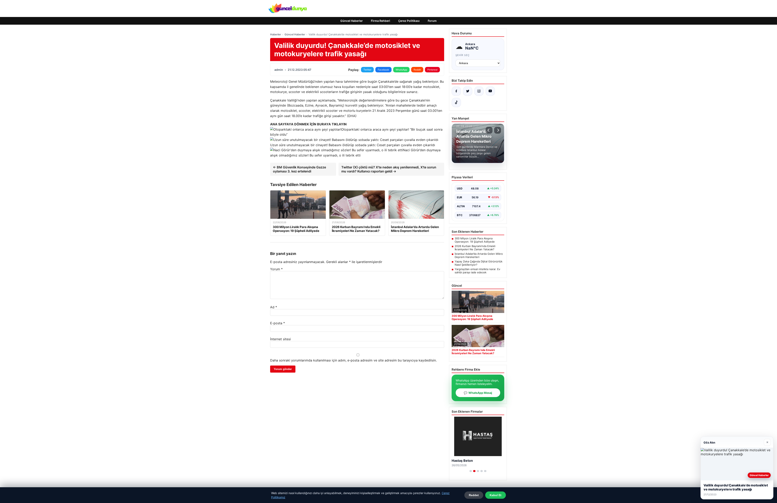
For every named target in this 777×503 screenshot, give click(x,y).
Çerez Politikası (409, 20)
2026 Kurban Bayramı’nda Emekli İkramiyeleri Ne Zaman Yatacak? (475, 247)
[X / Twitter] (467, 91)
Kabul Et (495, 495)
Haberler (275, 34)
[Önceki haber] (489, 130)
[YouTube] (490, 91)
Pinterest (432, 69)
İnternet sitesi (280, 339)
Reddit (417, 69)
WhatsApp (401, 69)
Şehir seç (462, 55)
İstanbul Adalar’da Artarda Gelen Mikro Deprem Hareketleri (479, 255)
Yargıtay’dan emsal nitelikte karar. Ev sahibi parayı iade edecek (477, 270)
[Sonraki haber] (497, 130)
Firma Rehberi (380, 20)
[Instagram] (479, 91)
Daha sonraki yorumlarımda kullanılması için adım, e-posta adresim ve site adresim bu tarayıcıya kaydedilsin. (353, 360)
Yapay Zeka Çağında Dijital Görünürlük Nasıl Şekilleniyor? (478, 263)
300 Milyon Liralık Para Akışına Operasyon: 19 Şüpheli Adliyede (475, 240)
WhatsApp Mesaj (478, 392)
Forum (432, 20)
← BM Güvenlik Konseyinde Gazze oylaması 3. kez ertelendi (299, 169)
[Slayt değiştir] (470, 471)
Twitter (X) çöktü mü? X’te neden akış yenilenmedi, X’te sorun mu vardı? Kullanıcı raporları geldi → (388, 169)
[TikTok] (456, 102)
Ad (273, 307)
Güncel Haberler (351, 20)
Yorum (276, 269)
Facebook (383, 69)
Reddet (474, 495)
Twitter (367, 69)
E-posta (277, 323)
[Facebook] (456, 91)
